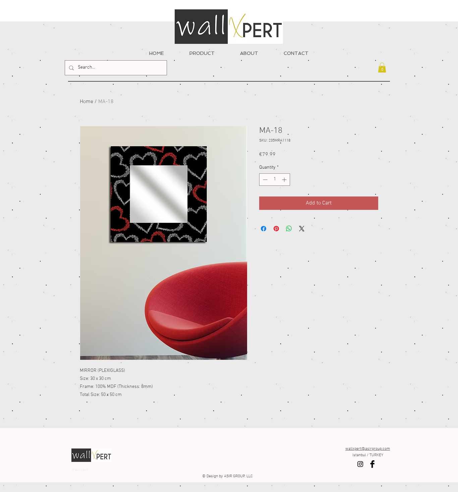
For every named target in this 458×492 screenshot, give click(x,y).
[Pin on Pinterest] (276, 229)
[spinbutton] (275, 179)
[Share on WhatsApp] (289, 229)
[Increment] (285, 179)
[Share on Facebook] (264, 229)
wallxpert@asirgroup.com (367, 448)
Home (86, 101)
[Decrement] (264, 179)
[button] (382, 68)
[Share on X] (302, 229)
